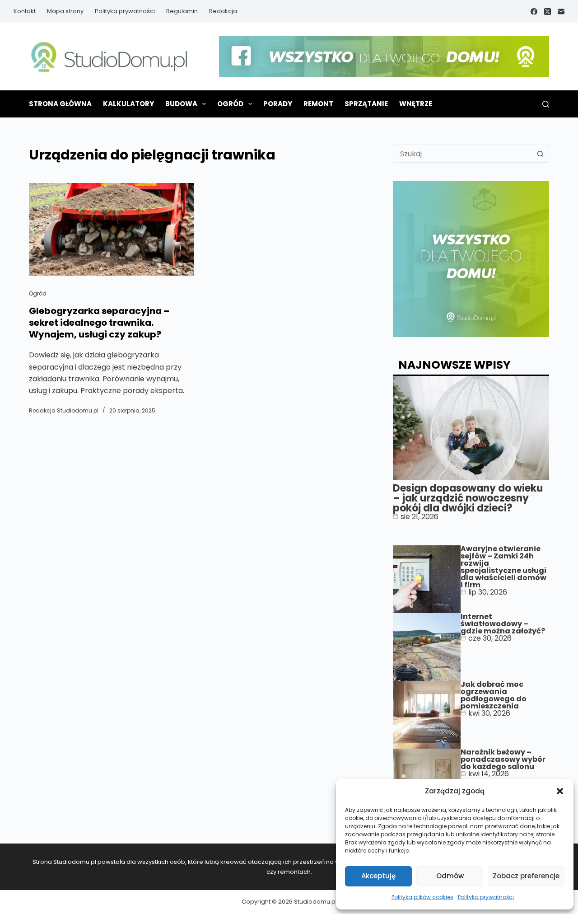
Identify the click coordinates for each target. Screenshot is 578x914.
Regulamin (182, 11)
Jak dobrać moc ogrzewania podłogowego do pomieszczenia (494, 695)
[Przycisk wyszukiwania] (540, 153)
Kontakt (25, 11)
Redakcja (223, 11)
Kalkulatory (128, 103)
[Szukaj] (545, 104)
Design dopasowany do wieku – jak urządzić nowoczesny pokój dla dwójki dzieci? (468, 498)
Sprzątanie (366, 103)
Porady (277, 103)
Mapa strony (65, 11)
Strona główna (60, 103)
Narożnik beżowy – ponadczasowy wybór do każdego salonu (503, 759)
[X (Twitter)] (547, 11)
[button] (559, 791)
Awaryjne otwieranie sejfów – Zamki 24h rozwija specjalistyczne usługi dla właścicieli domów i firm (503, 567)
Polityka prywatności (486, 897)
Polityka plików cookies (422, 897)
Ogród (230, 103)
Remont (318, 103)
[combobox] (462, 154)
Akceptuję (378, 876)
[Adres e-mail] (561, 11)
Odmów (450, 876)
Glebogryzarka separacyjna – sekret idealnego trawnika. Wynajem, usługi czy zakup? (99, 323)
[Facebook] (534, 11)
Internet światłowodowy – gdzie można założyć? (503, 623)
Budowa (181, 103)
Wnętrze (415, 103)
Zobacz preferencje (526, 876)
